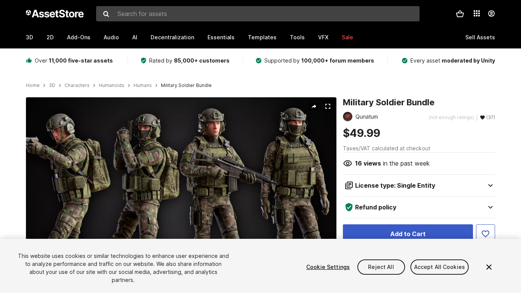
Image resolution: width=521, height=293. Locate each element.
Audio (111, 37)
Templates (262, 37)
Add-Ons (78, 37)
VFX (323, 37)
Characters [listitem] (77, 85)
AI (134, 37)
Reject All (381, 267)
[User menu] (491, 14)
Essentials (221, 37)
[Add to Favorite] (485, 233)
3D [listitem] (52, 85)
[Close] (489, 267)
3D (29, 37)
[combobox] (258, 13)
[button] (460, 13)
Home (33, 85)
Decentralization (172, 37)
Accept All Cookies (439, 267)
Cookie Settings (328, 267)
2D (50, 37)
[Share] (313, 106)
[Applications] (476, 13)
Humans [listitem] (142, 85)
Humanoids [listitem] (111, 85)
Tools (297, 37)
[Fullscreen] (327, 106)
